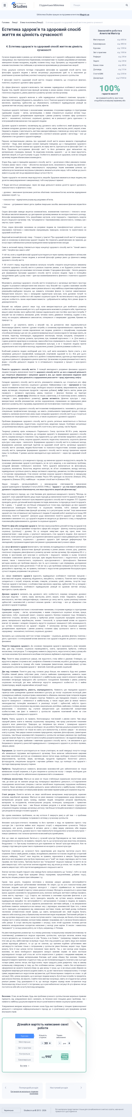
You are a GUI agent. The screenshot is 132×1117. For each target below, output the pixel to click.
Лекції (15, 22)
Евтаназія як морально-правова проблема (24, 1093)
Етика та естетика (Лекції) (31, 22)
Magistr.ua (84, 15)
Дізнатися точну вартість (64, 1057)
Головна (5, 22)
